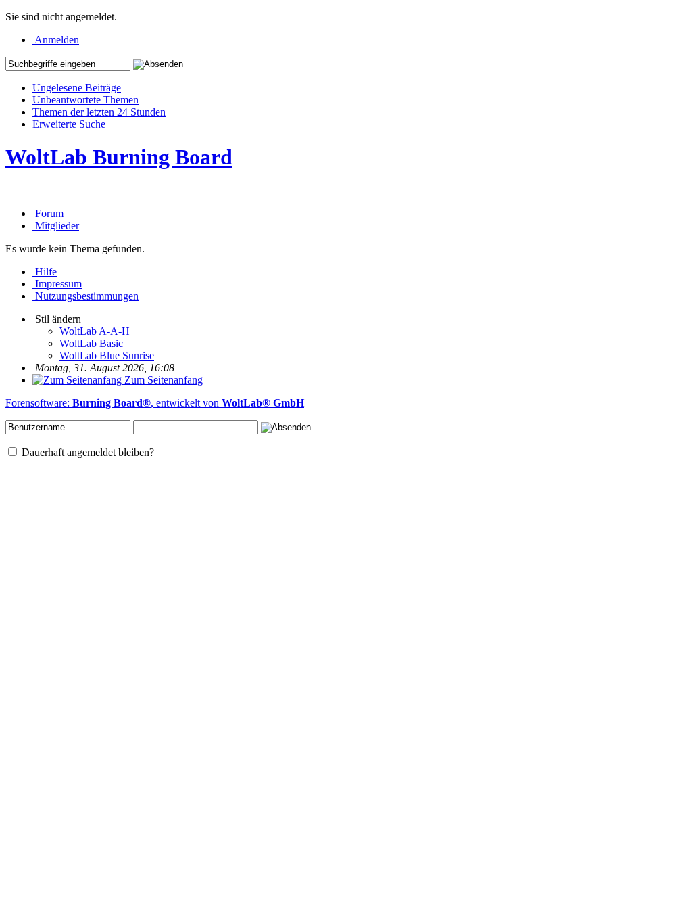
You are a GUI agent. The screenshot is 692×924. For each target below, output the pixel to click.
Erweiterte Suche (68, 124)
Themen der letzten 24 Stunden (99, 112)
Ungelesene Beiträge (76, 87)
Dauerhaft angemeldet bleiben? (86, 452)
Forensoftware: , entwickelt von (154, 403)
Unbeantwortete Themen (85, 100)
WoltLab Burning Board (118, 157)
